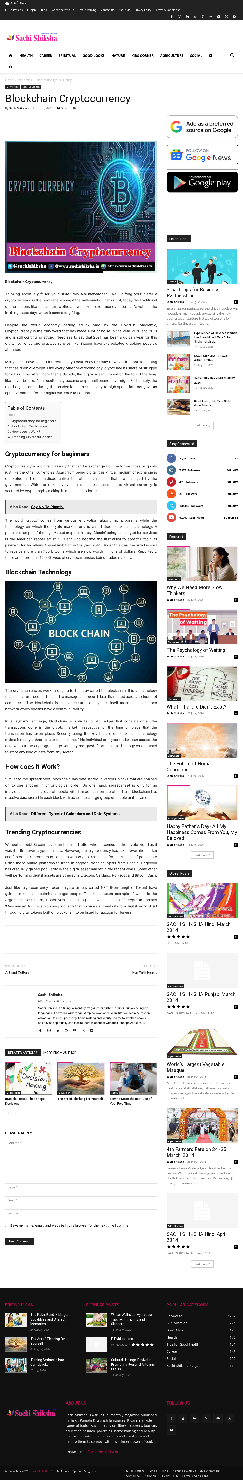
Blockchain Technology (29, 426)
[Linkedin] (187, 16)
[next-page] (16, 1113)
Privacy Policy (143, 10)
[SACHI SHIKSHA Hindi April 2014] (202, 1210)
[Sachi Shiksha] (30, 1412)
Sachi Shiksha (18, 108)
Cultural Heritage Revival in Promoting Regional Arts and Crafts (133, 1364)
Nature (118, 55)
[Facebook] (171, 16)
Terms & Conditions (168, 10)
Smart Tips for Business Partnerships (193, 292)
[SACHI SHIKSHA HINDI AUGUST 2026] (178, 384)
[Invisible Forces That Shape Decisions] (28, 1078)
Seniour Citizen (31, 86)
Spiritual (67, 55)
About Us (124, 10)
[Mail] (195, 16)
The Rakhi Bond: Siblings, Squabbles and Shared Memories (49, 1319)
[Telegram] (218, 16)
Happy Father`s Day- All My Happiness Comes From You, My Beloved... (202, 832)
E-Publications (122, 1339)
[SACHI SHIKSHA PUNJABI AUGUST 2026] (178, 362)
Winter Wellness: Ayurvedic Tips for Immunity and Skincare (131, 1319)
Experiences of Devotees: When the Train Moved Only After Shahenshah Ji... (215, 337)
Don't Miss (25, 80)
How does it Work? (26, 431)
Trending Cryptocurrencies (32, 437)
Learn (114, 1092)
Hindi (44, 10)
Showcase (173, 642)
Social (196, 55)
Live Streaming (87, 10)
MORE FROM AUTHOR (59, 1053)
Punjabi (32, 10)
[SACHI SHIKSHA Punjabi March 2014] (202, 970)
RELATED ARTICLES (23, 1053)
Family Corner (176, 818)
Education (64, 1092)
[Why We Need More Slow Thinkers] (202, 563)
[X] (226, 16)
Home (9, 80)
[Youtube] (234, 16)
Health (26, 55)
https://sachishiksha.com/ (54, 1001)
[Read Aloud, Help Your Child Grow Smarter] (178, 407)
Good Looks (94, 55)
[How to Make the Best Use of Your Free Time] (133, 1078)
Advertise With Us (63, 10)
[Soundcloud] (210, 16)
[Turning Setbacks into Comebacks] (16, 1365)
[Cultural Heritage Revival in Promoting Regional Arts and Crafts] (96, 1365)
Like (235, 458)
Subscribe (231, 517)
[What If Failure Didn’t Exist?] (202, 683)
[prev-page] (8, 1113)
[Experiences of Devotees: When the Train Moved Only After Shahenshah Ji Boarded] (178, 339)
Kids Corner (142, 55)
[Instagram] (179, 16)
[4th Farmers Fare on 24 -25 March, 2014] (202, 1125)
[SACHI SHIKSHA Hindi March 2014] (202, 900)
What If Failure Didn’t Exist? (196, 707)
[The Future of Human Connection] (202, 740)
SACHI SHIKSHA (41, 1471)
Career (45, 55)
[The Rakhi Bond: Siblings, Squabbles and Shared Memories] (16, 1320)
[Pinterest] (202, 16)
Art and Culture (17, 972)
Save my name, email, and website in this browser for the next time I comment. (71, 1225)
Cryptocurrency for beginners (33, 421)
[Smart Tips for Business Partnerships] (202, 266)
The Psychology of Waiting (196, 650)
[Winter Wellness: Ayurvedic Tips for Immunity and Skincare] (96, 1320)
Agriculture (171, 55)
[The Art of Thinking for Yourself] (81, 1078)
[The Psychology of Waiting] (202, 626)
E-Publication (175, 916)
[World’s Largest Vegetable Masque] (202, 1040)
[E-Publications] (96, 1344)
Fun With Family (144, 972)
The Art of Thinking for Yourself (80, 1099)
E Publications (14, 10)
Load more (200, 425)
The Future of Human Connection (190, 766)
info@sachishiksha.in (101, 1451)
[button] (232, 56)
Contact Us (107, 10)
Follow (232, 470)
